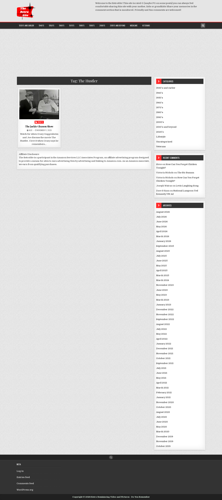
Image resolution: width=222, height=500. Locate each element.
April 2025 (161, 270)
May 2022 (161, 334)
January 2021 (163, 397)
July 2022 (161, 329)
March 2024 (162, 280)
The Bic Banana (185, 172)
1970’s (71, 25)
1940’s (41, 25)
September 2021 (165, 363)
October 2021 (163, 358)
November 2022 (165, 314)
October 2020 (163, 407)
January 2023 (163, 304)
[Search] (203, 25)
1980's (159, 112)
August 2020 (163, 412)
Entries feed (23, 477)
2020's (160, 132)
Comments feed (25, 483)
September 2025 (165, 246)
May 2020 (161, 427)
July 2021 (161, 368)
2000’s (102, 25)
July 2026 (161, 217)
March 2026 (162, 236)
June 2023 (162, 290)
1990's (159, 117)
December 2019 (164, 436)
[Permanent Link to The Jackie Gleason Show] (39, 104)
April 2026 (161, 231)
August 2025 (163, 251)
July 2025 (161, 256)
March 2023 (162, 300)
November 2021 (164, 353)
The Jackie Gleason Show (39, 126)
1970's (159, 107)
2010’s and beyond (117, 25)
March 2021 (162, 387)
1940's (159, 93)
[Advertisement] (111, 52)
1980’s (81, 25)
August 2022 (163, 324)
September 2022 (165, 319)
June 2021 (161, 373)
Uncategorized (164, 141)
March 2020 (162, 431)
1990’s (92, 25)
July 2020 (161, 417)
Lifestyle (161, 137)
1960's (40, 122)
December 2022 (165, 309)
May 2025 (161, 265)
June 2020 (162, 422)
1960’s (61, 25)
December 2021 (164, 348)
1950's (159, 97)
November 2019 (164, 441)
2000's (160, 122)
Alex (30, 130)
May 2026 (161, 226)
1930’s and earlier (26, 25)
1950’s (51, 25)
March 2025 (162, 275)
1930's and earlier (165, 88)
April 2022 (161, 339)
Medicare (133, 25)
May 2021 (161, 378)
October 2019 (163, 446)
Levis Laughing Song (187, 186)
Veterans (146, 25)
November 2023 (165, 285)
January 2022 (163, 343)
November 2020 (165, 402)
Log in (20, 471)
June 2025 (161, 260)
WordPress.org (25, 490)
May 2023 (161, 295)
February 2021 (164, 392)
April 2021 (161, 383)
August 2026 (163, 212)
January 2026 (163, 241)
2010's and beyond (166, 127)
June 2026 (162, 221)
